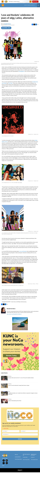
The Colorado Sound (34, 459)
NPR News (9, 376)
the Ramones (35, 81)
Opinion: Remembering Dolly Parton (14, 400)
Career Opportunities (18, 459)
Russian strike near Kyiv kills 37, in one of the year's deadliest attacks (21, 377)
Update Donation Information (33, 455)
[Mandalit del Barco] (3, 310)
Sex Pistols (4, 83)
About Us (16, 454)
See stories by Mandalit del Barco (14, 314)
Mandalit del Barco (7, 23)
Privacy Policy (25, 457)
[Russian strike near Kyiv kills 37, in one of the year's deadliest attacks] (4, 378)
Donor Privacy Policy (26, 459)
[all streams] (38, 5)
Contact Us (32, 457)
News (9, 391)
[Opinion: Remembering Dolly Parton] (4, 401)
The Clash (10, 83)
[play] (3, 5)
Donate (35, 1)
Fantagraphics (22, 71)
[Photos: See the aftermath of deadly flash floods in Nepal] (4, 386)
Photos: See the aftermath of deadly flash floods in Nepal (18, 385)
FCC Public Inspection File (26, 455)
